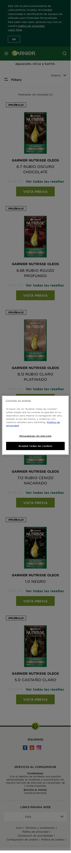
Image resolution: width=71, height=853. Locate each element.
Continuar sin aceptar (18, 400)
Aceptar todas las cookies (35, 445)
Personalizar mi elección (35, 435)
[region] (35, 425)
